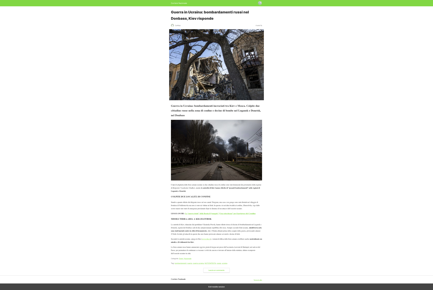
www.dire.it (206, 239)
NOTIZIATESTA (210, 263)
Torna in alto (258, 280)
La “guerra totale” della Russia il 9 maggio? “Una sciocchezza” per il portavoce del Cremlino (220, 213)
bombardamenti (180, 263)
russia (219, 263)
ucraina (224, 263)
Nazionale (187, 258)
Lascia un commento (216, 270)
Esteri (181, 258)
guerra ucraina (198, 263)
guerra (189, 263)
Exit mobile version (216, 287)
